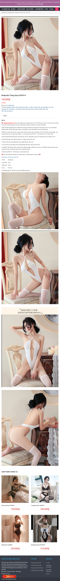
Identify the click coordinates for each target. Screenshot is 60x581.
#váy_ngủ (28, 109)
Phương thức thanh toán (37, 567)
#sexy (23, 109)
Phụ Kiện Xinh (39, 9)
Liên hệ (47, 574)
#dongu (19, 109)
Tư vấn (51, 9)
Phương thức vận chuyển (37, 570)
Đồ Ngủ (13, 9)
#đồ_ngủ (45, 109)
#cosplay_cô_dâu (27, 107)
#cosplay (20, 107)
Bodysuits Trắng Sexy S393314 (10, 157)
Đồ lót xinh (29, 9)
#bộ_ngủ (15, 107)
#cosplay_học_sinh (48, 107)
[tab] (5, 115)
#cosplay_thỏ (5, 109)
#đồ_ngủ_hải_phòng (6, 111)
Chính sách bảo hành (36, 565)
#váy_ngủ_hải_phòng (36, 109)
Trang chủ (6, 9)
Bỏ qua (41, 4)
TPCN (46, 9)
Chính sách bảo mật (36, 562)
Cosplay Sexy (21, 9)
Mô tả (5, 116)
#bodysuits (9, 107)
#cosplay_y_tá (13, 109)
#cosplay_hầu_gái (37, 107)
